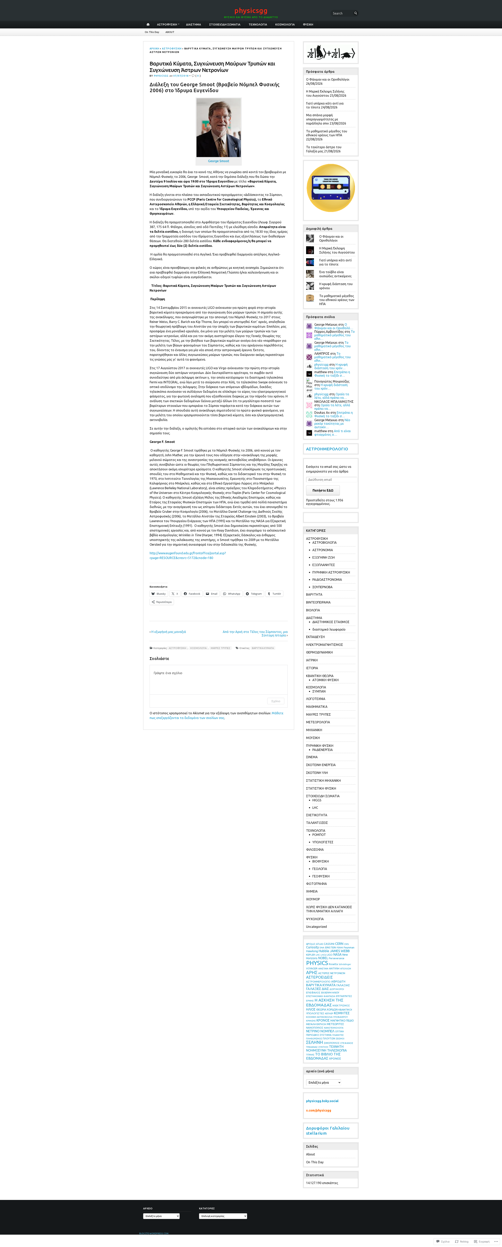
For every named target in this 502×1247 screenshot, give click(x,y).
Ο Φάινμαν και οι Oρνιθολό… (333, 326)
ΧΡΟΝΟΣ (335, 1058)
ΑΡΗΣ (311, 972)
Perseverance (336, 958)
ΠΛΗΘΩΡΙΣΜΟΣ (314, 1038)
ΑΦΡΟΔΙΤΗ (338, 981)
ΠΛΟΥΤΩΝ (329, 1038)
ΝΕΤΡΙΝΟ (313, 1031)
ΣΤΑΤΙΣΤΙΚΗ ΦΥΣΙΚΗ (321, 788)
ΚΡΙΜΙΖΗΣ (311, 1021)
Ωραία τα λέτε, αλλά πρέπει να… (331, 395)
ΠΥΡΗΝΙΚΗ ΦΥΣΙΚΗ (319, 745)
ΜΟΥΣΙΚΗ (313, 738)
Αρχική (154, 48)
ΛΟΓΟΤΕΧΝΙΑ (315, 699)
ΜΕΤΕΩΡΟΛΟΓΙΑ (318, 722)
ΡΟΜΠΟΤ (319, 834)
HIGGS (316, 800)
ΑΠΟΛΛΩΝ (345, 968)
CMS (346, 944)
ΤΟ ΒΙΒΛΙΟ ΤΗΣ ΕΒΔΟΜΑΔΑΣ (323, 1056)
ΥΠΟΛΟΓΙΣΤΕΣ (322, 842)
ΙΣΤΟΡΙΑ (312, 668)
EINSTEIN (330, 947)
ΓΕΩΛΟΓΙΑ (319, 869)
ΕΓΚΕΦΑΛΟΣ (313, 992)
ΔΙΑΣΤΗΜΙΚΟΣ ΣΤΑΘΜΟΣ (330, 622)
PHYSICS (317, 963)
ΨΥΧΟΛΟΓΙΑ (315, 919)
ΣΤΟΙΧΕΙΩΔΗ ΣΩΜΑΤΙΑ (224, 24)
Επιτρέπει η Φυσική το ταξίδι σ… (332, 373)
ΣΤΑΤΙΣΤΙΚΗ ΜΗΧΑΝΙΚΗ (323, 780)
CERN (339, 943)
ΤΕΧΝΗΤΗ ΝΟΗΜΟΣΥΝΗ (325, 1048)
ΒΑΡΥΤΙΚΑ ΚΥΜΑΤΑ (263, 648)
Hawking (312, 951)
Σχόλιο (275, 701)
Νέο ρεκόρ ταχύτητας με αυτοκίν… (332, 423)
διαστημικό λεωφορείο (329, 629)
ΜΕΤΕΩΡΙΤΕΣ (335, 1024)
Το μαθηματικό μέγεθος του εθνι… (334, 335)
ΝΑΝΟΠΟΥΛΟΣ (314, 1027)
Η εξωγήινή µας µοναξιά (168, 631)
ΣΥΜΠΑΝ (319, 691)
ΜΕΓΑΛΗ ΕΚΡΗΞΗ (316, 1024)
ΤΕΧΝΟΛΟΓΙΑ (258, 24)
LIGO (330, 954)
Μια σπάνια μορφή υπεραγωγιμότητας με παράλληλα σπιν (322, 119)
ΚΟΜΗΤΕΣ (342, 1013)
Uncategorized (316, 926)
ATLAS (319, 944)
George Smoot (218, 161)
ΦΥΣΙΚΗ (308, 24)
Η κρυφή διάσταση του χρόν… (331, 366)
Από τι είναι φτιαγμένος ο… (332, 432)
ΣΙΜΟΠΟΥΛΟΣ (332, 1043)
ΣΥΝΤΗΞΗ (323, 1047)
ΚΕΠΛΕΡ (329, 1013)
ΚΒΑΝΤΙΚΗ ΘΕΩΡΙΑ (320, 676)
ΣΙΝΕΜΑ (312, 757)
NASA (337, 954)
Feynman (349, 947)
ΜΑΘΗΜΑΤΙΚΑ (316, 706)
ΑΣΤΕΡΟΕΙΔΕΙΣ (319, 977)
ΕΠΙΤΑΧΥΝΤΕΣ (344, 996)
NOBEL (323, 958)
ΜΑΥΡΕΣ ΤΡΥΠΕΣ (220, 648)
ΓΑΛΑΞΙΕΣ (313, 989)
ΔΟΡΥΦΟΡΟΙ (337, 989)
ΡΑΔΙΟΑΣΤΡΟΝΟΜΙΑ (327, 579)
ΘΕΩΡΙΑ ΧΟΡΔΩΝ (327, 1009)
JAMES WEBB (340, 951)
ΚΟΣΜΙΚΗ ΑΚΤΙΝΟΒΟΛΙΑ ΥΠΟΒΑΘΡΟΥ (327, 1017)
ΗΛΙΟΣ (311, 1009)
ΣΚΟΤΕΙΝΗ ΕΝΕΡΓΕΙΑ (321, 765)
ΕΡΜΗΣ (310, 1000)
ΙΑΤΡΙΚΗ (312, 660)
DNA (322, 947)
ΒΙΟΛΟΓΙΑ (313, 610)
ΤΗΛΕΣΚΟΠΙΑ (337, 1050)
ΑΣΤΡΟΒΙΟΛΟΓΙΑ (324, 542)
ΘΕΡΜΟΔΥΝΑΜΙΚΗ (319, 652)
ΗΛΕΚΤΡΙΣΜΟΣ (341, 1005)
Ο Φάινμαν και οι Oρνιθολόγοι (327, 79)
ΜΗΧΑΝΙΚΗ (314, 730)
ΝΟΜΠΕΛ (327, 1031)
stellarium (316, 1133)
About (310, 1154)
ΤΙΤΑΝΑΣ (310, 1054)
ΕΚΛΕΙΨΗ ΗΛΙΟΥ (330, 992)
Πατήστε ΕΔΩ (323, 490)
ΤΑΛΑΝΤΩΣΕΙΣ (317, 822)
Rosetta (333, 964)
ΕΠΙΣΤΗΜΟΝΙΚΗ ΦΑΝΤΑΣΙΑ (320, 996)
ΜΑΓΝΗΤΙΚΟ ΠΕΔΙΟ (342, 1020)
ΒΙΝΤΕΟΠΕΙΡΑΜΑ (318, 602)
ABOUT (170, 32)
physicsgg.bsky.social (322, 1101)
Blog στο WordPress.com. (154, 1233)
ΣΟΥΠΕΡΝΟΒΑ (322, 587)
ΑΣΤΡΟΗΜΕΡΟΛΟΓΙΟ (327, 448)
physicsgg (250, 10)
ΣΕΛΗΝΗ (314, 1042)
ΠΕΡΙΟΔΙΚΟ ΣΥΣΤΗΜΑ (319, 1034)
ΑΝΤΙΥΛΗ (334, 968)
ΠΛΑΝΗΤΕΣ (338, 1035)
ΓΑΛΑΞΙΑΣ (343, 985)
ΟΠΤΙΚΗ (339, 1031)
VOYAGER (311, 968)
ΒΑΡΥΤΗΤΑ (314, 594)
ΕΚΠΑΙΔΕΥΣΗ (315, 637)
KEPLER (310, 954)
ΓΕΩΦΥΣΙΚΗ (321, 876)
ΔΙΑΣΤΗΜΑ (193, 24)
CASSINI (329, 943)
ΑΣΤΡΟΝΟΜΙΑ (322, 550)
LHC (315, 807)
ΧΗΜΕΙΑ (312, 891)
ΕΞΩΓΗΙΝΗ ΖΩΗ (323, 557)
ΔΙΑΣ (325, 989)
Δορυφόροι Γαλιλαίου (327, 1128)
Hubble (324, 951)
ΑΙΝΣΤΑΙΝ (323, 968)
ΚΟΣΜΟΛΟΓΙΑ (285, 24)
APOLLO (310, 944)
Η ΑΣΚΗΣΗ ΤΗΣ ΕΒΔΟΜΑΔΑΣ (324, 1002)
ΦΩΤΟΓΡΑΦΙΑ (316, 883)
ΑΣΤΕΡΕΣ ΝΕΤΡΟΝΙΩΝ (331, 973)
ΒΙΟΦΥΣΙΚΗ (320, 861)
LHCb (323, 955)
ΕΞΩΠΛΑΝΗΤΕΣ (323, 565)
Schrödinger (345, 964)
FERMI (340, 947)
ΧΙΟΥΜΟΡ (313, 899)
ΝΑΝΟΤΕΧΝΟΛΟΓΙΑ (333, 1028)
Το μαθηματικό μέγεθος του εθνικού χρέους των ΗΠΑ (336, 300)
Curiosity (312, 947)
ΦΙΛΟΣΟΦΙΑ (315, 849)
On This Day (152, 32)
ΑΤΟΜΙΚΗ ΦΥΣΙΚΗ (325, 680)
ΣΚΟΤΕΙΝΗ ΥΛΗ (317, 772)
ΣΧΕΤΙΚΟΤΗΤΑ (316, 815)
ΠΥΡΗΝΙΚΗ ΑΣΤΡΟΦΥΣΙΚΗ (331, 572)
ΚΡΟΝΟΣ (323, 1020)
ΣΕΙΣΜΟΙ (340, 1038)
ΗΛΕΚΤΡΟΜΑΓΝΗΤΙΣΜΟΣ (324, 644)
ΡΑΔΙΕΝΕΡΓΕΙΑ (322, 750)
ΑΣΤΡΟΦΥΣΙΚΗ (167, 24)
